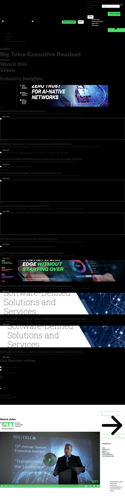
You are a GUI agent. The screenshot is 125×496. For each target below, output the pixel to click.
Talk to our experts (69, 22)
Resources (9, 37)
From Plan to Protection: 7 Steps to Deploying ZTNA (24, 206)
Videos (8, 39)
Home (8, 34)
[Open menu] (81, 22)
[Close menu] (90, 17)
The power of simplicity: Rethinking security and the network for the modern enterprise (41, 159)
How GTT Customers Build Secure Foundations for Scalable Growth (32, 253)
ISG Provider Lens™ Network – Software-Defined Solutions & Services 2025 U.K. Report (41, 352)
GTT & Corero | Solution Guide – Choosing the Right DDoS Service (31, 173)
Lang (18, 429)
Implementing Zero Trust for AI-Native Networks (23, 111)
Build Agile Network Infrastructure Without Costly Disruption (28, 239)
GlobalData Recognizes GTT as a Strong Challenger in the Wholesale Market (35, 144)
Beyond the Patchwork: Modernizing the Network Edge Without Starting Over (36, 286)
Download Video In (8, 429)
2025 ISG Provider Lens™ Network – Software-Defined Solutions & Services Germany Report (44, 319)
